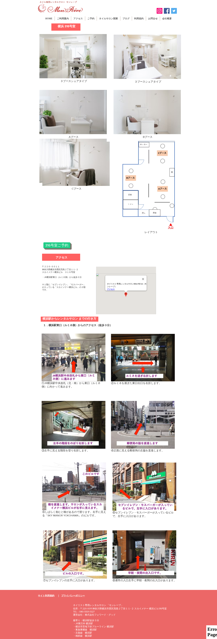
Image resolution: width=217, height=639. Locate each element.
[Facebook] (167, 11)
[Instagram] (159, 11)
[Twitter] (174, 11)
